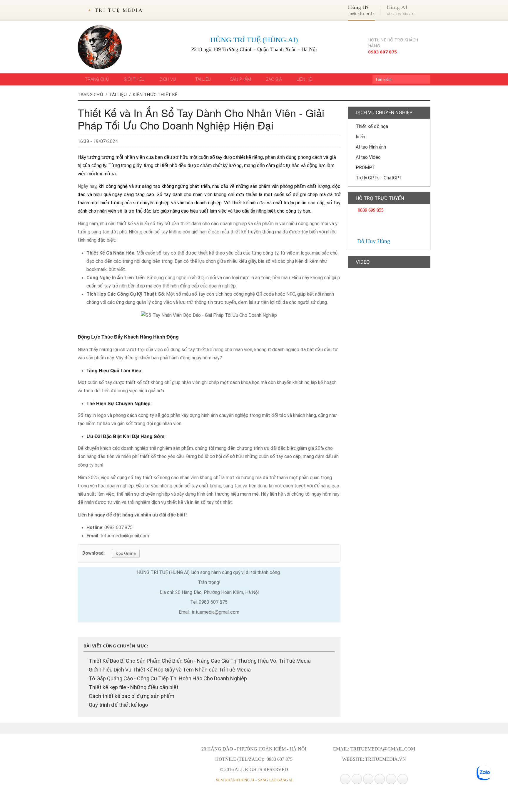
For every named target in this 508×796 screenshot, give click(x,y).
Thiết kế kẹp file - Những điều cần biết (133, 687)
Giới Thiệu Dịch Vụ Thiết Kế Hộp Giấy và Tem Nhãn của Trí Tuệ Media (169, 670)
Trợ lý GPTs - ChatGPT (378, 178)
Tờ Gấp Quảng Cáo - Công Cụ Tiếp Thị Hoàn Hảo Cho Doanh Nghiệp (167, 678)
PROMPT (365, 167)
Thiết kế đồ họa (371, 126)
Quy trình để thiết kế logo (118, 705)
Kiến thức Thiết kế (155, 94)
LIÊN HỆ (304, 79)
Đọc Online (126, 553)
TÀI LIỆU (203, 79)
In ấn (360, 136)
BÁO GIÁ (274, 79)
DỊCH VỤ (168, 79)
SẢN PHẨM (240, 79)
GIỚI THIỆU (134, 79)
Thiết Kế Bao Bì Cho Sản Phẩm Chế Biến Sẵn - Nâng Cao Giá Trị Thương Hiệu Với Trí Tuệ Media (199, 661)
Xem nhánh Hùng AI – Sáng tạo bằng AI (253, 780)
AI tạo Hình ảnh (370, 147)
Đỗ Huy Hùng (373, 241)
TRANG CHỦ (97, 79)
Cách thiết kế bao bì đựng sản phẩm (131, 696)
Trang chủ (90, 94)
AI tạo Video (368, 157)
